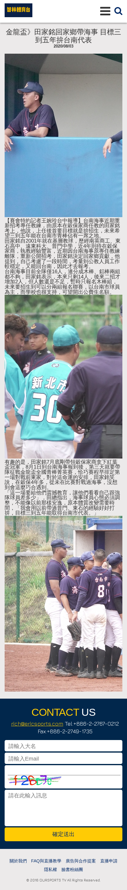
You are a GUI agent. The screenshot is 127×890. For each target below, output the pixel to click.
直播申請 (108, 860)
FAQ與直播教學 (46, 860)
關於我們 (18, 860)
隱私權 (50, 869)
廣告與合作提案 (81, 860)
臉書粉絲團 (72, 869)
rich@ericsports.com (37, 723)
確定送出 (63, 834)
